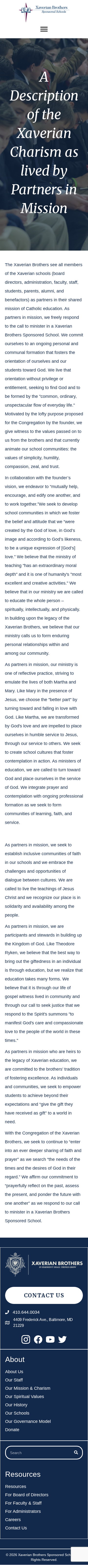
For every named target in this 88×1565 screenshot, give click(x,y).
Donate (12, 1430)
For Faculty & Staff (23, 1503)
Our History (16, 1405)
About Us (14, 1371)
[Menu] (44, 29)
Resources (15, 1486)
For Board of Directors (26, 1495)
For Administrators (23, 1511)
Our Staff (14, 1380)
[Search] (76, 1453)
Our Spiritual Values (24, 1396)
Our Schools (17, 1413)
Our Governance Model (28, 1421)
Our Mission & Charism (27, 1388)
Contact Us (16, 1528)
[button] (26, 1339)
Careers (13, 1519)
